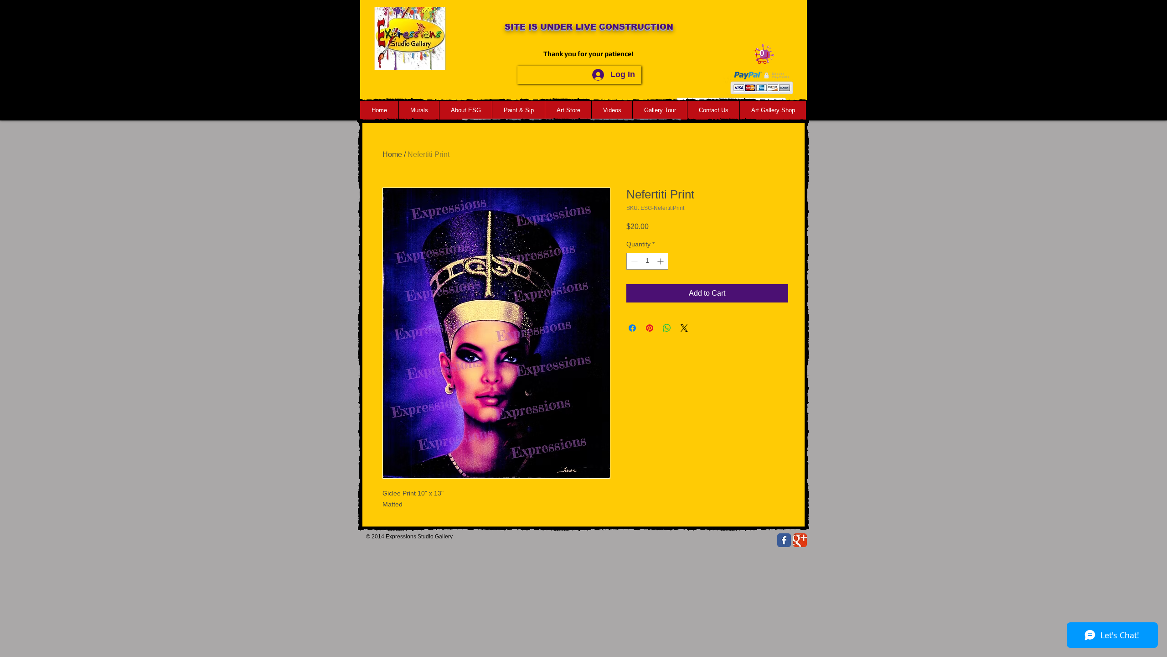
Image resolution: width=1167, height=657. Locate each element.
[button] (762, 57)
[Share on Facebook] (632, 328)
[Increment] (661, 261)
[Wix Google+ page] (800, 540)
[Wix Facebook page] (784, 540)
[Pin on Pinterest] (649, 328)
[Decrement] (633, 261)
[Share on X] (684, 328)
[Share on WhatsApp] (666, 328)
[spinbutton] (647, 261)
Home (392, 154)
